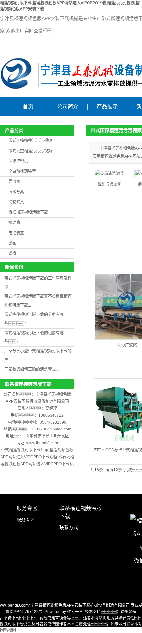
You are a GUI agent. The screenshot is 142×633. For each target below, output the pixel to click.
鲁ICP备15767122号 (24, 612)
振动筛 (14, 222)
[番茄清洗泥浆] (109, 173)
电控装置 (16, 233)
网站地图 (8, 630)
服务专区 (26, 519)
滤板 (12, 253)
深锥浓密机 (18, 161)
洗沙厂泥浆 (127, 345)
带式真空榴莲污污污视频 (30, 151)
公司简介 (67, 106)
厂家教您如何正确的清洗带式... (31, 369)
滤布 (12, 243)
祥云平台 (75, 612)
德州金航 (128, 612)
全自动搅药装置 (22, 171)
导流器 (14, 181)
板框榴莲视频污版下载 (28, 212)
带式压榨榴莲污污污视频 (30, 140)
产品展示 (107, 106)
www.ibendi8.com (42, 443)
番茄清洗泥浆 (109, 184)
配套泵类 (16, 202)
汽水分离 (16, 192)
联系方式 (68, 527)
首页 (28, 106)
